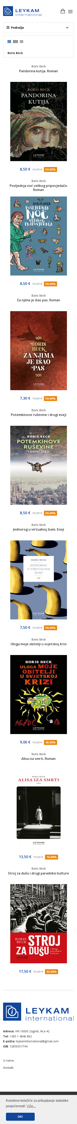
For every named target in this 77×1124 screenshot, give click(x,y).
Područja (17, 27)
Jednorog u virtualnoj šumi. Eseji (38, 529)
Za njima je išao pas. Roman (38, 300)
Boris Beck (38, 66)
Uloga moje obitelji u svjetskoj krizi (39, 644)
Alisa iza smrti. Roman (38, 759)
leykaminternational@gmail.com (37, 1041)
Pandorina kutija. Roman (38, 71)
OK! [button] (20, 1116)
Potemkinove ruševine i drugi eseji (38, 415)
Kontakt (8, 1068)
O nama (8, 1060)
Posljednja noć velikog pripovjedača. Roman (39, 188)
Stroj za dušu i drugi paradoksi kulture (38, 873)
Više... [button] (31, 1106)
